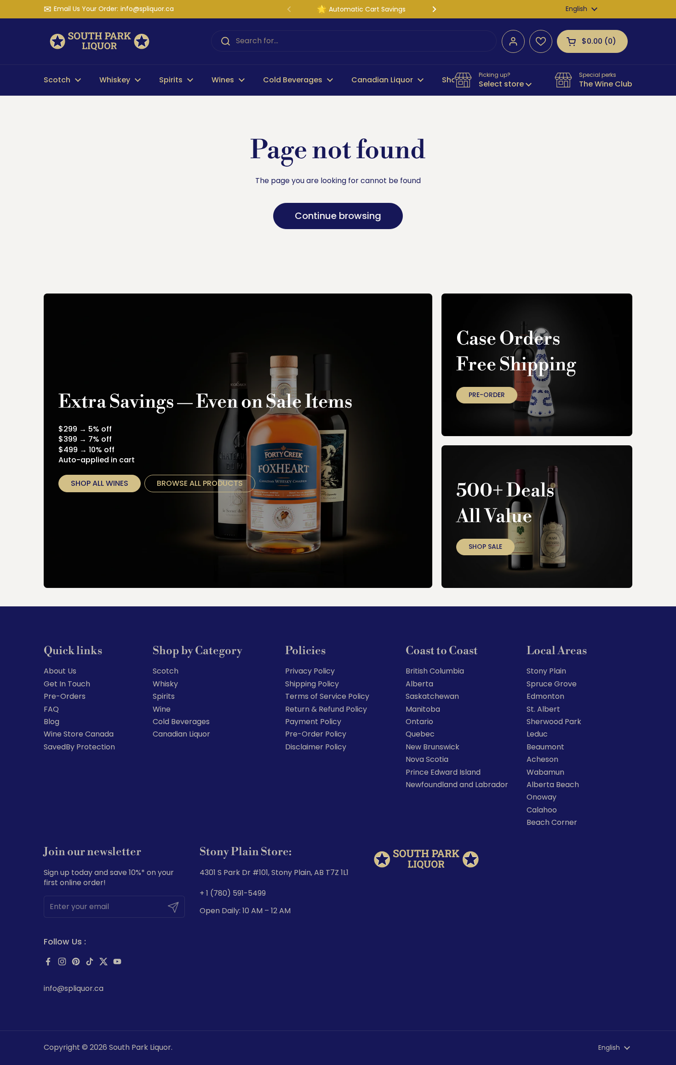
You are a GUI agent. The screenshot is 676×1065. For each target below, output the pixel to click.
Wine (162, 709)
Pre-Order (487, 394)
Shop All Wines (99, 483)
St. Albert (543, 709)
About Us (60, 671)
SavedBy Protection (79, 747)
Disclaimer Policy (315, 747)
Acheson (542, 759)
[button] (592, 41)
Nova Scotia (427, 759)
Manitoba (423, 709)
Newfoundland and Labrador (457, 784)
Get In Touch (67, 684)
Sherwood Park (554, 721)
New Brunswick (432, 747)
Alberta (419, 684)
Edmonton (545, 696)
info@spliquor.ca (147, 9)
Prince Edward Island (443, 772)
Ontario (419, 721)
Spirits (164, 696)
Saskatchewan (432, 696)
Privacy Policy (310, 671)
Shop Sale (485, 546)
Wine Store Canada (79, 734)
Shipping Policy (312, 684)
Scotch (165, 671)
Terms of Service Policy (327, 696)
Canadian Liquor (181, 734)
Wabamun (545, 772)
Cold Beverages (181, 721)
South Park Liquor (140, 1047)
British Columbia (435, 671)
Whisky (165, 684)
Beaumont (545, 747)
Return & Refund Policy (326, 709)
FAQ (51, 709)
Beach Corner (552, 822)
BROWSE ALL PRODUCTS (200, 483)
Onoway (541, 797)
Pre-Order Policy (315, 734)
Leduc (537, 734)
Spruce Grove (552, 684)
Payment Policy (313, 721)
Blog (51, 721)
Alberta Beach (553, 784)
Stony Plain (546, 671)
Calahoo (542, 810)
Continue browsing (338, 215)
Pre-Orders (65, 696)
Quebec (420, 734)
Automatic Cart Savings (367, 9)
